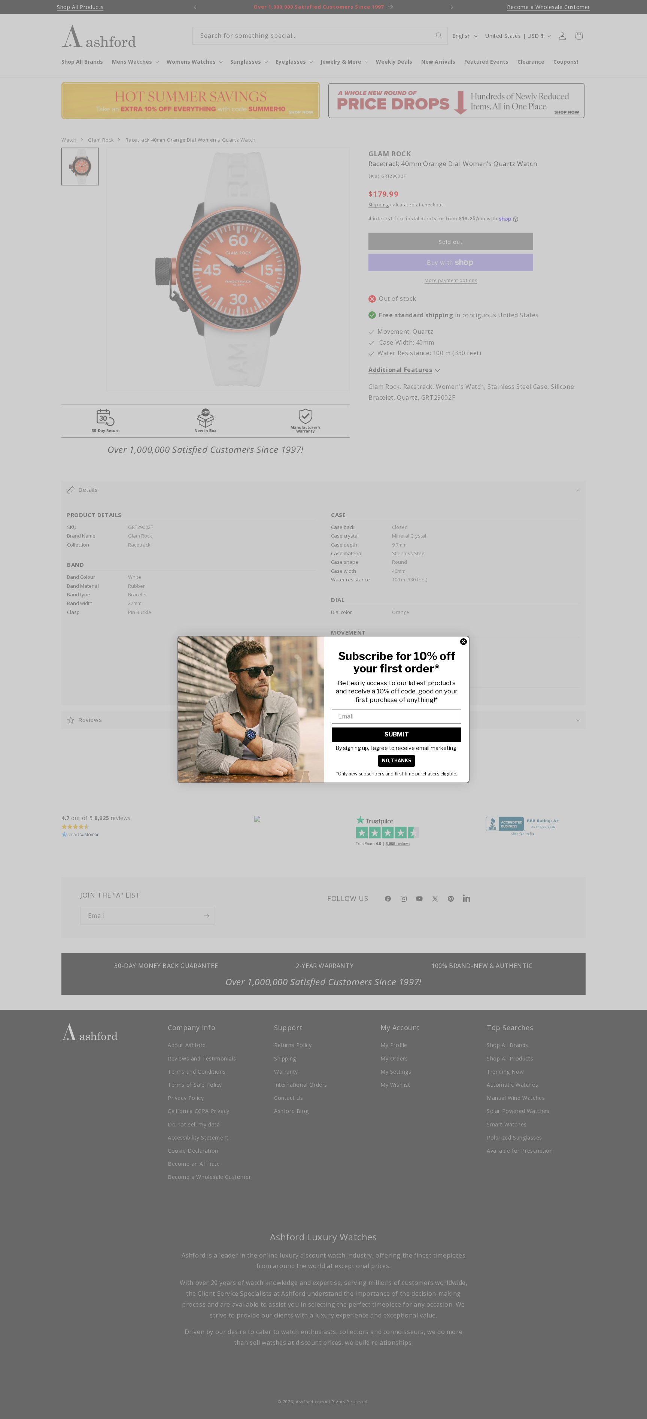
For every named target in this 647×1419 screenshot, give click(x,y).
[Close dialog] (463, 641)
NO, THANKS (396, 760)
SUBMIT (397, 734)
